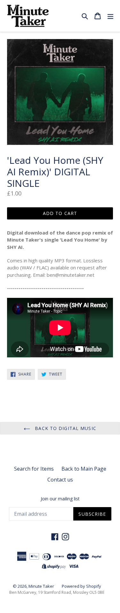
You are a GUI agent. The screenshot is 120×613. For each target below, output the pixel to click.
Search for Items (34, 468)
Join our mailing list (60, 499)
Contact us (60, 479)
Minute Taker (41, 586)
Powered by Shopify (81, 586)
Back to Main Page (83, 468)
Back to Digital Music (64, 428)
